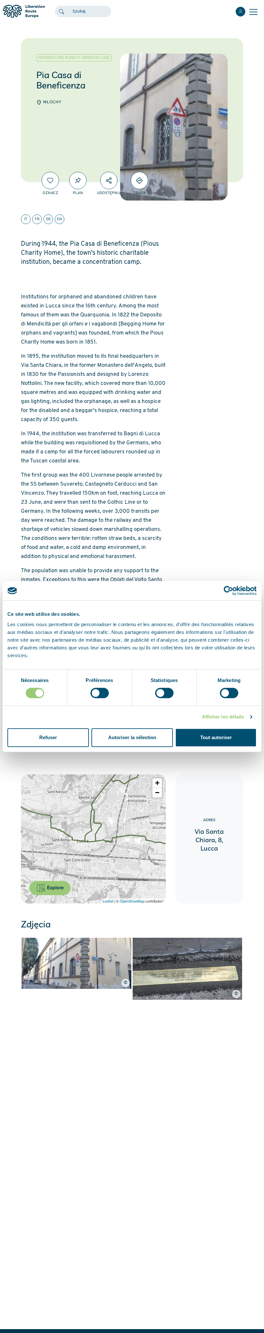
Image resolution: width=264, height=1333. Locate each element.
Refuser (48, 737)
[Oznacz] (50, 180)
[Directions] (139, 180)
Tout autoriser (216, 737)
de (48, 219)
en (59, 219)
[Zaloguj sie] (240, 11)
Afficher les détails (223, 716)
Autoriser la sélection (132, 737)
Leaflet (108, 901)
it (25, 219)
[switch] (99, 693)
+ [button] (157, 783)
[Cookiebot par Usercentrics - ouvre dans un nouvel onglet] (228, 590)
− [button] (157, 793)
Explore (55, 887)
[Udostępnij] (109, 180)
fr (37, 219)
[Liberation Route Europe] (23, 11)
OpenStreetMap (132, 901)
